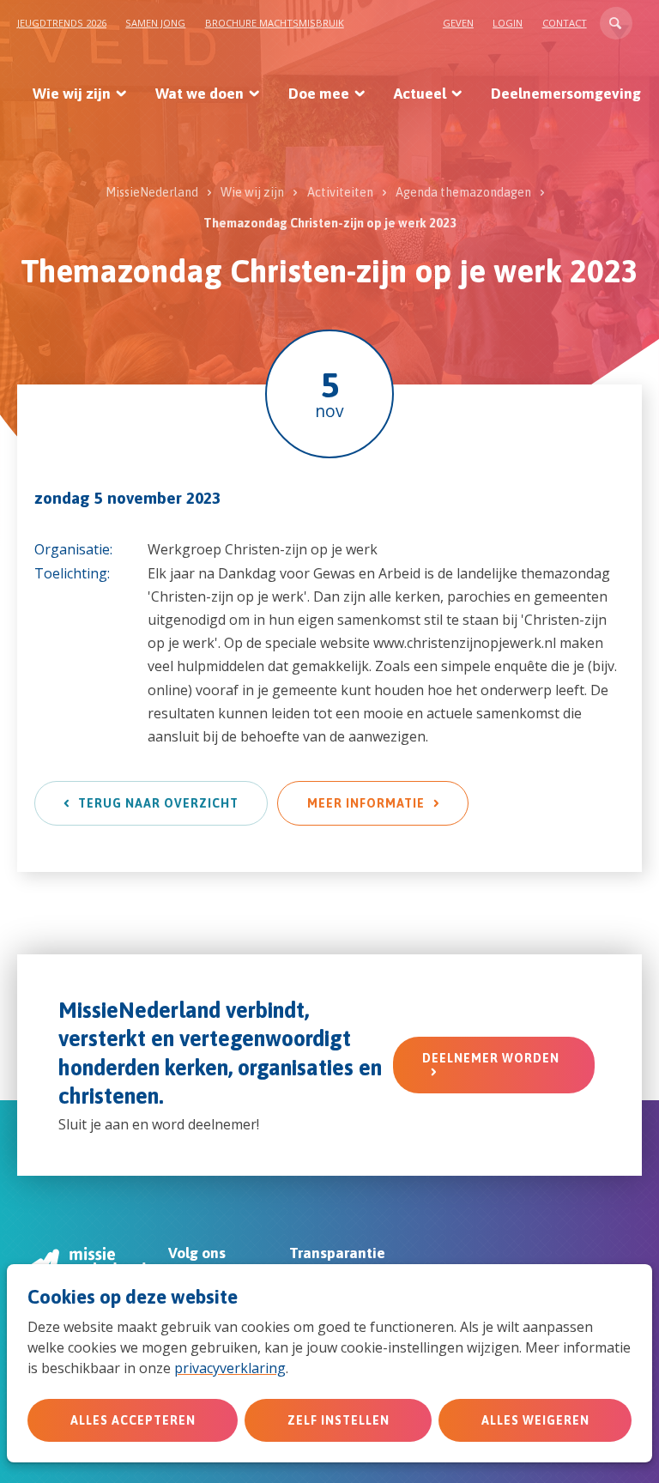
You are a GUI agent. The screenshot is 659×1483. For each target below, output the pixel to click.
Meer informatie (366, 803)
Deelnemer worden (490, 1058)
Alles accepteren (133, 1420)
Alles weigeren (535, 1420)
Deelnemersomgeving (566, 93)
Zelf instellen (338, 1420)
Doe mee (318, 93)
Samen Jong (155, 22)
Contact (564, 22)
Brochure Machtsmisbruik (274, 22)
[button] (616, 23)
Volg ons (197, 1253)
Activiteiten (340, 192)
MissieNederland (152, 192)
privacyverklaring (230, 1368)
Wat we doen (199, 93)
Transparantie (337, 1253)
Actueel (420, 93)
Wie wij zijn (72, 93)
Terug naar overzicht (158, 803)
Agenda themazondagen (463, 192)
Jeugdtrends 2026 (61, 22)
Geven (458, 22)
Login (508, 22)
